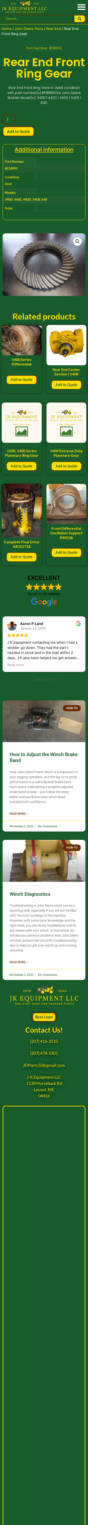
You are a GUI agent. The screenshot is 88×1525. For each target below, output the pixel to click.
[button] (81, 7)
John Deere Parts (29, 29)
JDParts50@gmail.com (44, 1065)
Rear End (53, 29)
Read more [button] (15, 665)
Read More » (19, 813)
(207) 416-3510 (44, 1041)
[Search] (79, 18)
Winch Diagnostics (30, 894)
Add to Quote (18, 131)
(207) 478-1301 (44, 1053)
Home (6, 29)
